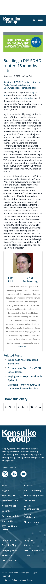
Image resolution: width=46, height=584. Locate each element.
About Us (28, 545)
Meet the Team (32, 550)
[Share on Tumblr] (27, 407)
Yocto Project (9, 505)
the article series (25, 98)
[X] (5, 476)
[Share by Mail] (40, 407)
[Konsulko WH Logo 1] (19, 20)
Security (6, 510)
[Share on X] (10, 407)
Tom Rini (28, 76)
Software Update (10, 516)
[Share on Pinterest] (19, 407)
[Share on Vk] (32, 407)
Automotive (8, 521)
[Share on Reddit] (36, 407)
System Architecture (30, 515)
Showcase (7, 555)
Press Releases (9, 560)
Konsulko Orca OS (11, 495)
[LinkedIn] (14, 476)
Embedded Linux (10, 500)
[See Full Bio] (27, 347)
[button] (33, 20)
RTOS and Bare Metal (9, 528)
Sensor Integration (33, 495)
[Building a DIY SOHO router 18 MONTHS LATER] (23, 43)
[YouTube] (23, 476)
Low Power (29, 500)
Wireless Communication (31, 507)
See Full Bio (21, 347)
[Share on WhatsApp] (14, 407)
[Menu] (39, 20)
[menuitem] (33, 20)
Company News (9, 550)
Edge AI (5, 490)
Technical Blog (9, 545)
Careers (28, 555)
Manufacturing (31, 522)
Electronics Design (33, 490)
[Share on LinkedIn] (23, 407)
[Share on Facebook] (6, 407)
